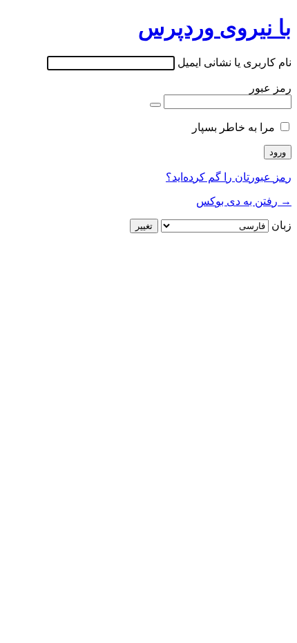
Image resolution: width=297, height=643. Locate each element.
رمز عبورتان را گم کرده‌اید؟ (228, 177)
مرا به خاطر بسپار (233, 127)
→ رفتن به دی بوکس (243, 201)
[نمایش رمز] (155, 105)
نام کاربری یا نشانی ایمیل (234, 62)
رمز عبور (270, 88)
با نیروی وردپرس (214, 27)
